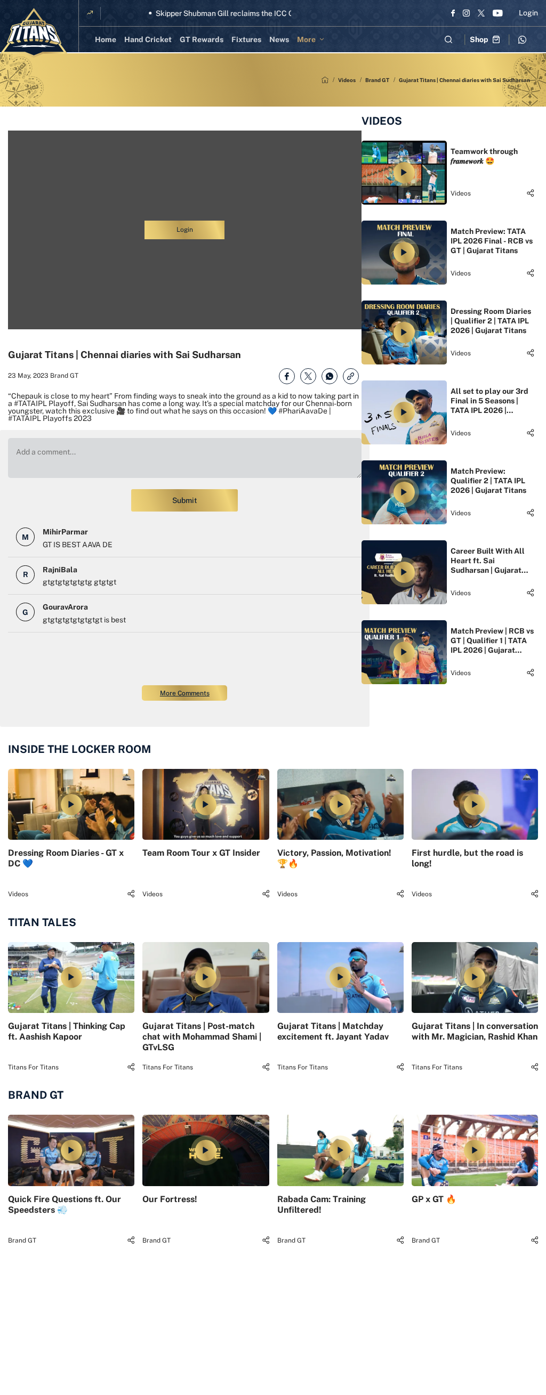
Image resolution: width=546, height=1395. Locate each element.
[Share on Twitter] (308, 376)
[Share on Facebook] (287, 376)
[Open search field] (448, 39)
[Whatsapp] (522, 39)
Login (528, 13)
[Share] (530, 193)
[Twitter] (481, 13)
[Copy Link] (351, 376)
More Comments (185, 693)
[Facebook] (453, 13)
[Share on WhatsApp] (330, 376)
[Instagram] (466, 13)
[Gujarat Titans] (34, 33)
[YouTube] (498, 13)
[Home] (325, 80)
